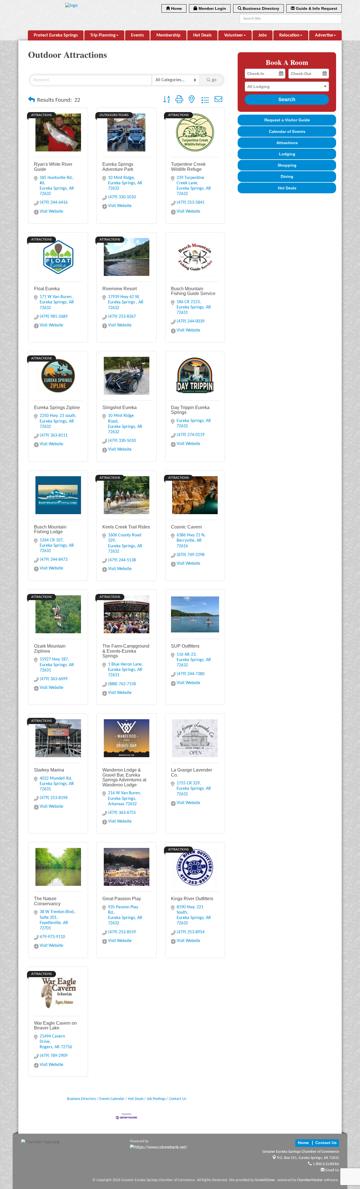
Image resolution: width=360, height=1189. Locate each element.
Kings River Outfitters (192, 898)
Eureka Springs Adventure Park (117, 167)
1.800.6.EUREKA (325, 1164)
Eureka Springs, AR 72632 (308, 1158)
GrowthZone (265, 1180)
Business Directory (81, 1099)
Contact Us (177, 1099)
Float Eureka (47, 288)
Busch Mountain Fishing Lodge (50, 529)
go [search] (214, 80)
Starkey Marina (49, 770)
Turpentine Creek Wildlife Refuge (188, 167)
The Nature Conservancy (47, 901)
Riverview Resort (119, 288)
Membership (168, 35)
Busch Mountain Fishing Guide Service (193, 291)
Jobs (262, 35)
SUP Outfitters (185, 646)
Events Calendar (112, 1099)
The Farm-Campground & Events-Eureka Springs (125, 651)
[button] (31, 100)
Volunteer (233, 35)
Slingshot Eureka (119, 407)
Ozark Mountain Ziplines (50, 649)
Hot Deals (202, 35)
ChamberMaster (310, 1180)
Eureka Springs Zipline (57, 407)
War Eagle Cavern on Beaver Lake (55, 1026)
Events (137, 35)
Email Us (332, 1170)
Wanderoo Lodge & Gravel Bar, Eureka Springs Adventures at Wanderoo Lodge (124, 777)
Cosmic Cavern (186, 527)
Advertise (324, 35)
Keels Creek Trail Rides (126, 527)
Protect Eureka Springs (56, 35)
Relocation (289, 35)
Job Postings (156, 1099)
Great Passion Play (121, 898)
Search (286, 99)
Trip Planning (103, 35)
